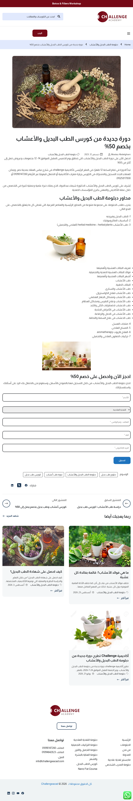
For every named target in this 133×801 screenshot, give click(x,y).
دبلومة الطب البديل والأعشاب (104, 44)
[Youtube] (18, 794)
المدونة (127, 754)
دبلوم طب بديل (108, 474)
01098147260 (49, 748)
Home (128, 44)
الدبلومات (125, 744)
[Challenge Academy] (114, 16)
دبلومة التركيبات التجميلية (84, 744)
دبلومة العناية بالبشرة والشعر (86, 756)
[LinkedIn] (12, 485)
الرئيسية (126, 739)
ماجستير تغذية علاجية (119, 759)
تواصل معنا (66, 726)
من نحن (126, 749)
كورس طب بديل (33, 474)
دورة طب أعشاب (54, 474)
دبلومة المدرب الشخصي (118, 764)
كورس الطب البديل (87, 763)
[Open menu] (129, 34)
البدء (40, 33)
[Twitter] (19, 485)
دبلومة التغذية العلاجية (85, 739)
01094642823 (49, 752)
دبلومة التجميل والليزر (86, 749)
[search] (59, 16)
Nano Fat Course (87, 768)
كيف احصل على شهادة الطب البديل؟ (36, 571)
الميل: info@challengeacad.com (50, 759)
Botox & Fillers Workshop (66, 3)
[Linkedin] (8, 794)
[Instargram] (13, 794)
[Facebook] (26, 485)
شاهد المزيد (12, 516)
